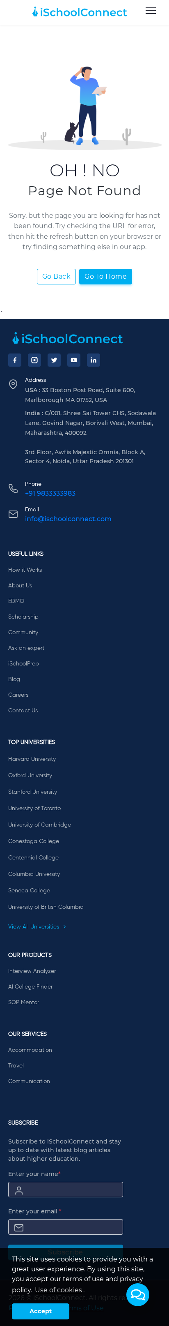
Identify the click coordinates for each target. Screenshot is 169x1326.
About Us (20, 586)
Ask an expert (26, 648)
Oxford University (30, 776)
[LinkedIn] (93, 360)
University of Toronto (34, 808)
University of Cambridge (39, 825)
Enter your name (34, 1174)
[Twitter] (54, 360)
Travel (16, 1066)
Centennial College (33, 858)
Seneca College (29, 891)
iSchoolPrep (23, 664)
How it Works (25, 570)
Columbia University (34, 874)
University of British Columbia (46, 907)
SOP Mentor (23, 1002)
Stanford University (32, 792)
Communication (29, 1081)
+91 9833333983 (50, 493)
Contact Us (23, 711)
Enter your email (35, 1211)
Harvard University (32, 759)
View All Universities (34, 927)
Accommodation (30, 1050)
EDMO (16, 601)
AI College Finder (30, 987)
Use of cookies (58, 1290)
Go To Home (105, 276)
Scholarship (23, 617)
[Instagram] (34, 360)
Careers (18, 695)
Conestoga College (33, 841)
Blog (14, 679)
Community (23, 632)
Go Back (56, 276)
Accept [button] (41, 1311)
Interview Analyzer (32, 971)
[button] (137, 1294)
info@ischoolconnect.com (68, 519)
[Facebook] (14, 360)
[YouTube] (73, 360)
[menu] (151, 11)
